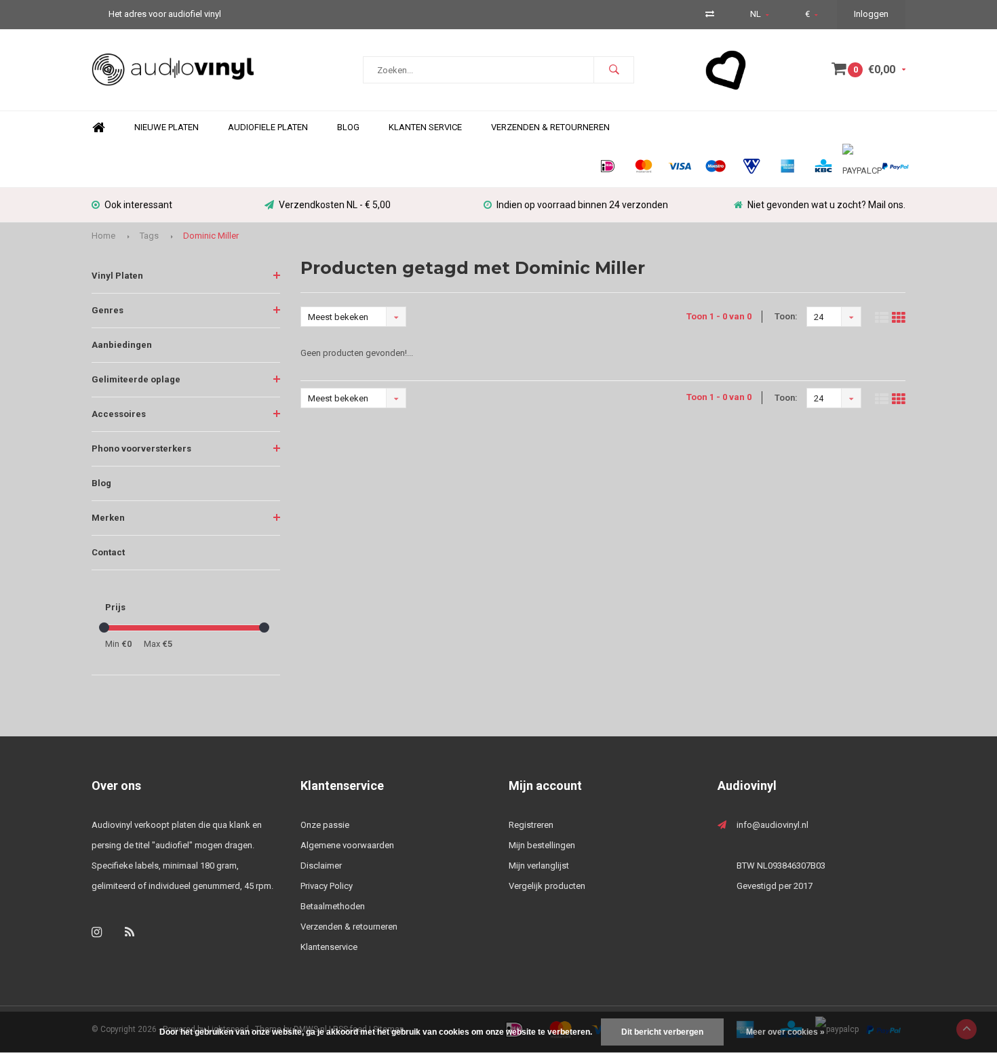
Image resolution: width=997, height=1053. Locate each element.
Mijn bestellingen (542, 845)
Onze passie (324, 825)
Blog (348, 127)
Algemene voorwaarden (347, 845)
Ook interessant (138, 204)
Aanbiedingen (122, 345)
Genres (107, 310)
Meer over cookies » (785, 1032)
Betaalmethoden (332, 906)
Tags (149, 236)
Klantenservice (328, 947)
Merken (108, 518)
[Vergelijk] (709, 14)
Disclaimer (321, 865)
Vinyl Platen (117, 276)
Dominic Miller (211, 236)
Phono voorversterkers (141, 448)
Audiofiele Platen (268, 127)
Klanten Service (425, 127)
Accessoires (119, 414)
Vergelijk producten (547, 886)
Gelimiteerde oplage (136, 379)
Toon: (786, 316)
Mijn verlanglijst (539, 865)
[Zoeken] (613, 69)
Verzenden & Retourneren (550, 127)
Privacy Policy (326, 886)
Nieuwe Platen (166, 127)
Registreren (531, 825)
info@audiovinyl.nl (772, 825)
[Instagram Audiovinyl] (96, 932)
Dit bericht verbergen (662, 1032)
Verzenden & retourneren (348, 926)
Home (98, 127)
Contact (108, 552)
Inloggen (871, 14)
